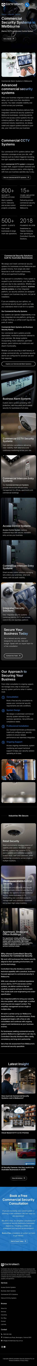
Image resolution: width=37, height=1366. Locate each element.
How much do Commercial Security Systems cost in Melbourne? (15, 1097)
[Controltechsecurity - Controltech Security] (12, 5)
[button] (34, 5)
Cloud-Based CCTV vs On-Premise (15, 1133)
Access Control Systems (8, 1287)
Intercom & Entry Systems (8, 1298)
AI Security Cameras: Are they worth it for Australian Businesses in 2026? (17, 1168)
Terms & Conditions (14, 1360)
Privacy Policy (24, 1360)
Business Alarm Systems (8, 1291)
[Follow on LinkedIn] (4, 1347)
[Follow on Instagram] (2, 1347)
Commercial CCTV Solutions (9, 1294)
